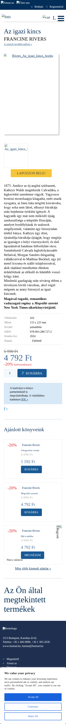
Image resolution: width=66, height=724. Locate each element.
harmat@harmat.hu (32, 646)
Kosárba (31, 469)
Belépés (37, 6)
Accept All (33, 697)
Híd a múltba (27, 536)
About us (12, 663)
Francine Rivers (25, 39)
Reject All (33, 716)
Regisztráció (54, 6)
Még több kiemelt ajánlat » (33, 568)
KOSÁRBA (32, 373)
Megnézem (32, 555)
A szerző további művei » (18, 44)
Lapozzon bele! (31, 173)
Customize (33, 706)
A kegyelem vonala (30, 450)
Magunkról (13, 658)
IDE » (24, 399)
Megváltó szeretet (29, 493)
